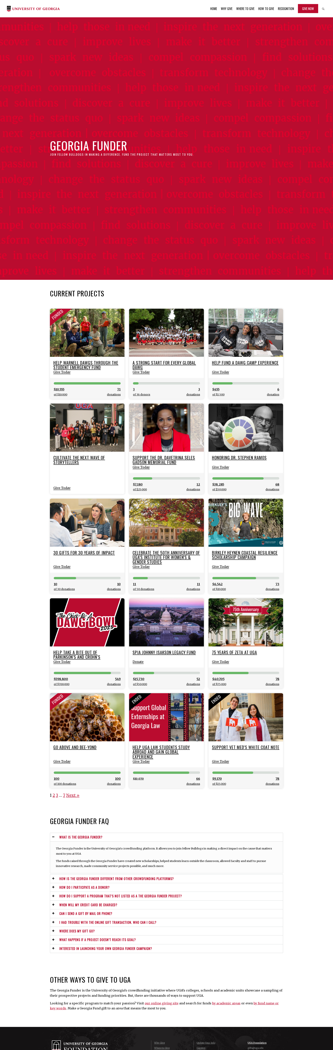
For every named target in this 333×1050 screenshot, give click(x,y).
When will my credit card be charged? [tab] (88, 905)
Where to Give (162, 1048)
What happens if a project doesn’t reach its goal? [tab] (97, 939)
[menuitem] (213, 8)
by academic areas (226, 1003)
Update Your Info (206, 1042)
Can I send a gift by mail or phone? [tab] (85, 913)
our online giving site (161, 1003)
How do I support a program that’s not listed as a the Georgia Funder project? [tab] (120, 896)
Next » (72, 795)
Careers (201, 1048)
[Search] (323, 8)
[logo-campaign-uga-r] (33, 8)
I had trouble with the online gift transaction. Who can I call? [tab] (107, 922)
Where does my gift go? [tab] (77, 931)
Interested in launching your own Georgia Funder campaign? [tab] (105, 948)
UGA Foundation (257, 1042)
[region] (166, 857)
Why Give (159, 1042)
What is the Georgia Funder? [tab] (81, 837)
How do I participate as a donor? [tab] (84, 887)
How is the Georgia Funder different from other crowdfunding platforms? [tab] (116, 878)
